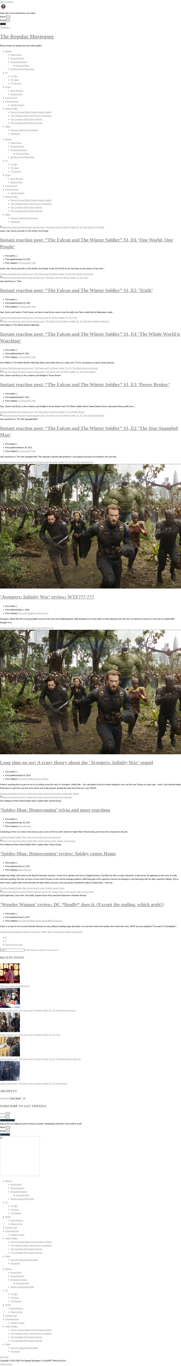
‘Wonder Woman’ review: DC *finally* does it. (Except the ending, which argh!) (82, 904)
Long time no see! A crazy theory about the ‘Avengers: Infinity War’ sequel (76, 762)
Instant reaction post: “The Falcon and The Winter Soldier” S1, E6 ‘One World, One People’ (38, 1010)
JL (17, 256)
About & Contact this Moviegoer (24, 130)
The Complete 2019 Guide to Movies (26, 123)
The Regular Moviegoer (27, 36)
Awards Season (17, 105)
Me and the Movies (19, 62)
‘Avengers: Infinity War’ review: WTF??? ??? (47, 597)
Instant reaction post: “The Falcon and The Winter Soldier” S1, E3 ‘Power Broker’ (85, 384)
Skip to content (6, 2)
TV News (15, 80)
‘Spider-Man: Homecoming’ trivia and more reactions (55, 810)
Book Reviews (17, 91)
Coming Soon (11, 98)
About (7, 126)
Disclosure (15, 134)
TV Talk (14, 76)
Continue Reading (46, 274)
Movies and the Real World (22, 69)
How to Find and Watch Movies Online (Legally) (31, 112)
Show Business (12, 101)
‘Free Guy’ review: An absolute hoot (15, 986)
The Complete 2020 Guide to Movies (26, 119)
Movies (8, 51)
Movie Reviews (17, 58)
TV (6, 73)
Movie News (16, 55)
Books (8, 87)
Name (3, 17)
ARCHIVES (4, 1098)
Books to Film (17, 94)
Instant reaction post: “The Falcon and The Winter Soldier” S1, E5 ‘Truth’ (76, 290)
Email (2, 20)
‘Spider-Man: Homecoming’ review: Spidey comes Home (58, 853)
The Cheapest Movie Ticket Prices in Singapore (31, 116)
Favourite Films (22, 65)
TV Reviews (16, 83)
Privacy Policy (6, 1364)
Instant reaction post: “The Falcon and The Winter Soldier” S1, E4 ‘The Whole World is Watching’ (40, 1059)
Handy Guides (11, 108)
